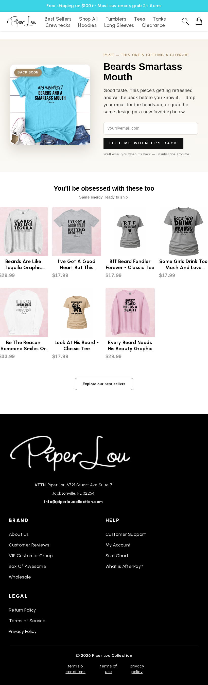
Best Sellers (58, 19)
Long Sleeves (119, 25)
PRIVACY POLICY (137, 669)
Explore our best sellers (104, 384)
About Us (19, 534)
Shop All (88, 19)
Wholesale (20, 577)
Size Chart (117, 555)
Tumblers (116, 19)
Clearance (153, 25)
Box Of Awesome (27, 566)
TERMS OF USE (108, 669)
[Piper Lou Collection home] (73, 452)
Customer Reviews (29, 545)
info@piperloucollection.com (73, 501)
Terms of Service (27, 620)
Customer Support (126, 534)
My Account (118, 545)
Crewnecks (58, 25)
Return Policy (22, 610)
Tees (139, 19)
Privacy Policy (23, 631)
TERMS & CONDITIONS (75, 669)
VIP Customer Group (31, 555)
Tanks (159, 19)
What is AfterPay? (124, 566)
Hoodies (87, 25)
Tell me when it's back (143, 143)
